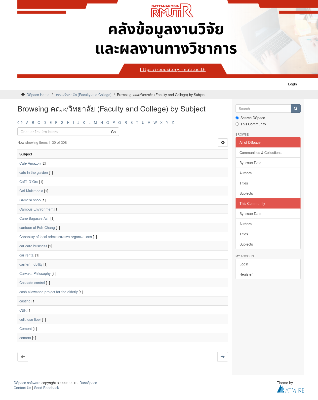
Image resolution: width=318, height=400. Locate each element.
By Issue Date (250, 162)
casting (25, 300)
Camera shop (30, 199)
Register (246, 274)
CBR (23, 310)
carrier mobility (30, 264)
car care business (33, 245)
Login (243, 263)
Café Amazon (30, 163)
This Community (253, 123)
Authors (245, 172)
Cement (25, 328)
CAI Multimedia (31, 190)
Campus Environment (36, 209)
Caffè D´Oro (28, 181)
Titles (243, 183)
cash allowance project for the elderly (48, 291)
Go (113, 131)
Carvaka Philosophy (35, 273)
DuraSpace (88, 382)
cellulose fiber (30, 319)
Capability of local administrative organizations (55, 236)
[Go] (296, 108)
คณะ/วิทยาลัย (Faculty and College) (84, 94)
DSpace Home (38, 94)
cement (25, 337)
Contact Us (22, 387)
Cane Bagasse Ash (34, 218)
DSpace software (27, 382)
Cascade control (32, 282)
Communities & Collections (260, 152)
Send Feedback (46, 387)
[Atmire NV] (290, 388)
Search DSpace (252, 117)
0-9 (20, 122)
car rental (26, 255)
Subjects (246, 193)
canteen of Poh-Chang (37, 227)
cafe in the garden (33, 172)
